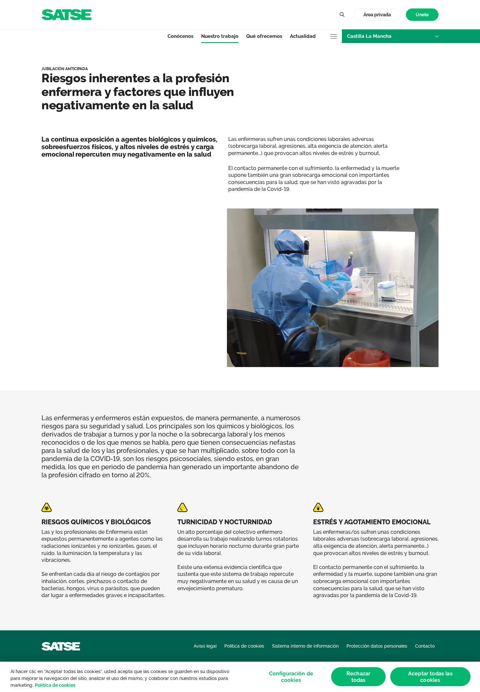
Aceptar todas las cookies (430, 676)
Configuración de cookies (291, 676)
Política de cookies (55, 685)
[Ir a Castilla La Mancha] (66, 14)
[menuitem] (422, 14)
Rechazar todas (358, 676)
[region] (240, 677)
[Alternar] (341, 15)
